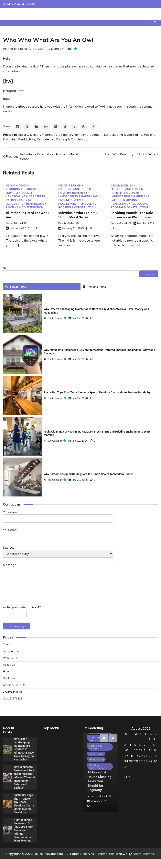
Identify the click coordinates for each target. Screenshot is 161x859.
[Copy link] (93, 126)
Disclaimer (9, 678)
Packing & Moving (19, 200)
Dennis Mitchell (62, 49)
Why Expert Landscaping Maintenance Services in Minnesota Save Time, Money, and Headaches (24, 749)
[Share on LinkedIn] (36, 126)
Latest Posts (18, 286)
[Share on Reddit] (65, 126)
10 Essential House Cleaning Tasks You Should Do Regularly (99, 781)
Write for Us (10, 658)
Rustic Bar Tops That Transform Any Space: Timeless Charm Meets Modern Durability (97, 392)
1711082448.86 (12, 691)
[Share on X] (27, 126)
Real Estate (26, 139)
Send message (16, 626)
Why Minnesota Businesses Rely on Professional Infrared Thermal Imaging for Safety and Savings (24, 777)
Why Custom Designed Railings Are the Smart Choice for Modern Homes (88, 474)
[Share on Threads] (83, 126)
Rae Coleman (54, 318)
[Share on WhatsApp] (46, 126)
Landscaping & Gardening (123, 135)
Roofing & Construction (72, 139)
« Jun (127, 777)
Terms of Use (11, 651)
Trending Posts (96, 286)
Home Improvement (88, 135)
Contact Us (10, 644)
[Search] (155, 23)
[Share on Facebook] (17, 126)
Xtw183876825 (12, 698)
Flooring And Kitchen (57, 135)
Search (8, 268)
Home (6, 671)
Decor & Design (29, 135)
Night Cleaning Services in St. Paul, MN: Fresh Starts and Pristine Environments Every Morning (23, 830)
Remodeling (45, 139)
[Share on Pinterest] (55, 126)
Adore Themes (143, 854)
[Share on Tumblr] (74, 126)
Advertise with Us (14, 684)
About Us (9, 664)
